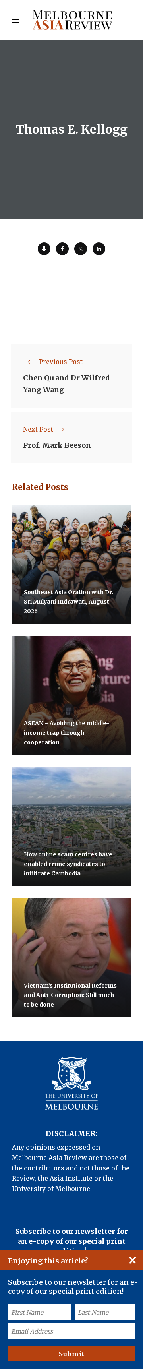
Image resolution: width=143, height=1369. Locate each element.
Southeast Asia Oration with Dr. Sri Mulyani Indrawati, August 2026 (68, 602)
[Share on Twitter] (80, 248)
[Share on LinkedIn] (99, 248)
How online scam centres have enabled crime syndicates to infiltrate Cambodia (68, 864)
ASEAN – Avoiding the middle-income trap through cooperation (66, 733)
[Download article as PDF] (44, 248)
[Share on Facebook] (62, 248)
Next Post (38, 429)
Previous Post (61, 362)
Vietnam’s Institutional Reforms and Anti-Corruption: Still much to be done (70, 995)
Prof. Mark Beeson (57, 445)
